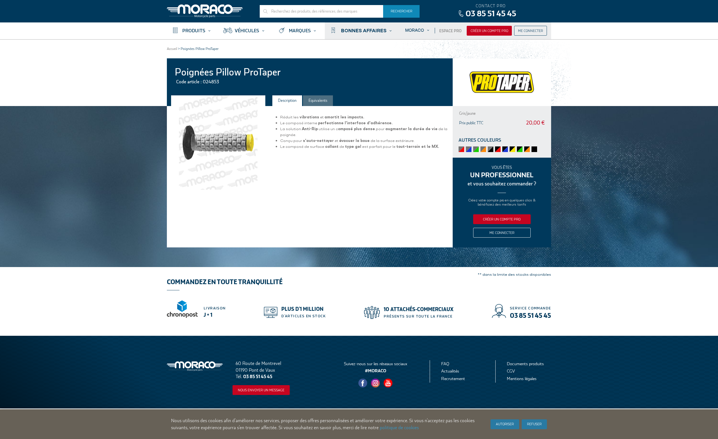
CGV (511, 371)
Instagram (375, 383)
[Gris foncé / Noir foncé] (490, 149)
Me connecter (530, 31)
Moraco (414, 30)
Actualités (450, 371)
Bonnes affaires (363, 30)
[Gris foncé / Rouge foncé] (461, 149)
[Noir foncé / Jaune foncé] (512, 149)
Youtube (388, 383)
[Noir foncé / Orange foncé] (527, 149)
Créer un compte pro (489, 31)
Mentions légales (522, 378)
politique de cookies (399, 428)
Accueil (172, 49)
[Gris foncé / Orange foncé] (483, 149)
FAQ (445, 363)
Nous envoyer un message (261, 390)
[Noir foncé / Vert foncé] (520, 149)
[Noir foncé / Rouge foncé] (498, 149)
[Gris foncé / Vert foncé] (476, 149)
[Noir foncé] (534, 149)
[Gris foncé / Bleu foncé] (468, 149)
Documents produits (525, 363)
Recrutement (453, 378)
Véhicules (247, 31)
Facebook (362, 383)
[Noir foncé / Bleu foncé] (505, 149)
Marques (300, 31)
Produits (193, 31)
